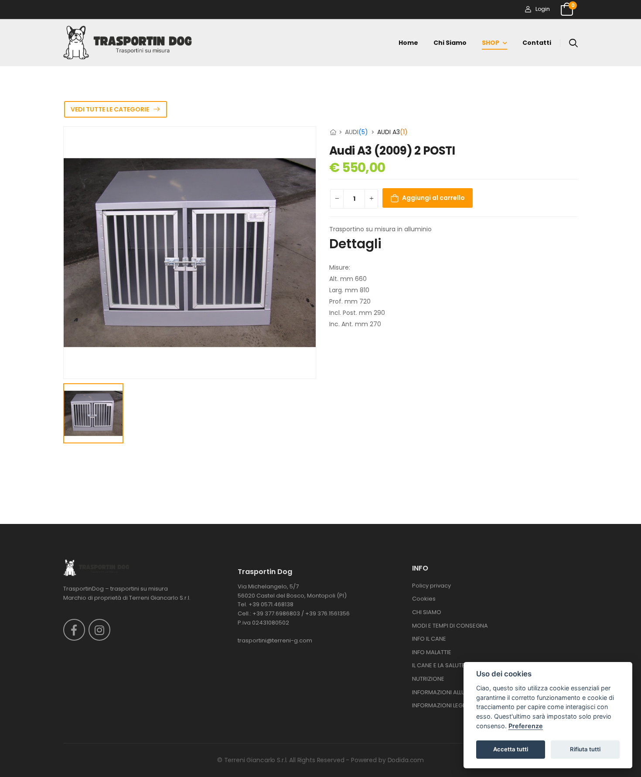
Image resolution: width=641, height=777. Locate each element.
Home (408, 42)
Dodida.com (406, 760)
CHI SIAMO (426, 612)
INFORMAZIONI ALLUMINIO (446, 692)
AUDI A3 (392, 132)
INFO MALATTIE (431, 652)
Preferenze (525, 726)
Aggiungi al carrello (433, 197)
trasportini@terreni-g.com (275, 640)
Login (542, 9)
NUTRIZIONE (428, 679)
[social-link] (74, 630)
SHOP (490, 42)
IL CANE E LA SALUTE (438, 665)
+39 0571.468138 (271, 604)
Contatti (536, 42)
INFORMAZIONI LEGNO (441, 705)
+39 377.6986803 (276, 613)
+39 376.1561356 (327, 613)
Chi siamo (450, 42)
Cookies (424, 599)
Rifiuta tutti (585, 749)
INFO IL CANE (429, 639)
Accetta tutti (510, 749)
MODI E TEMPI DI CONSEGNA (450, 626)
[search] (573, 42)
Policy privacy (431, 585)
